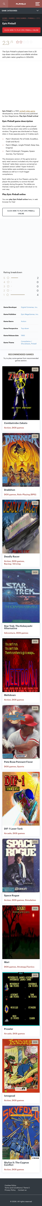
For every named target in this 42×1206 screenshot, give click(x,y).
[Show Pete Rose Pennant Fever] (21, 732)
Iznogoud (9, 1095)
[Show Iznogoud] (21, 1066)
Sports (20, 766)
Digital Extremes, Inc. (29, 307)
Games (12, 18)
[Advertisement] (21, 84)
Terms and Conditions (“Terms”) (17, 1187)
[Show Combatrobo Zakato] (21, 393)
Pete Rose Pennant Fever (18, 761)
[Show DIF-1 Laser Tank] (21, 799)
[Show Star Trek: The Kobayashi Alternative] (21, 596)
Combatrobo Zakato (15, 422)
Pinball (31, 18)
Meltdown (10, 695)
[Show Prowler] (21, 999)
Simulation (30, 899)
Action (23, 321)
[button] (4, 4)
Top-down (25, 328)
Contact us (22, 1190)
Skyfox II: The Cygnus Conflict (16, 1163)
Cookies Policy (10, 1185)
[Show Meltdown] (21, 665)
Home (4, 18)
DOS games (21, 18)
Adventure (9, 632)
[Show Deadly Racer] (21, 526)
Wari (6, 962)
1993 (23, 335)
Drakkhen (9, 489)
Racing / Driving (12, 563)
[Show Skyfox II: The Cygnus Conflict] (21, 1132)
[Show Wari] (21, 932)
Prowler (8, 1028)
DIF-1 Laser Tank (13, 828)
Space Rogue (11, 895)
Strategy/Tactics (25, 966)
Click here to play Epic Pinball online (21, 30)
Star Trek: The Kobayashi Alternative (18, 627)
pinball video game (27, 111)
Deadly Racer (11, 556)
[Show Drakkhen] (21, 460)
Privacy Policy (10, 1190)
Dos (35, 369)
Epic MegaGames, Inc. (29, 314)
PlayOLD (21, 4)
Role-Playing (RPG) (26, 494)
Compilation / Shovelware (26, 342)
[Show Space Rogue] (21, 865)
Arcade (8, 833)
